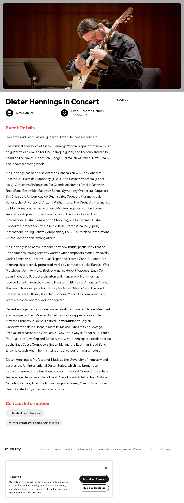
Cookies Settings (94, 487)
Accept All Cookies (94, 479)
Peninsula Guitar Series (35, 422)
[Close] (106, 468)
